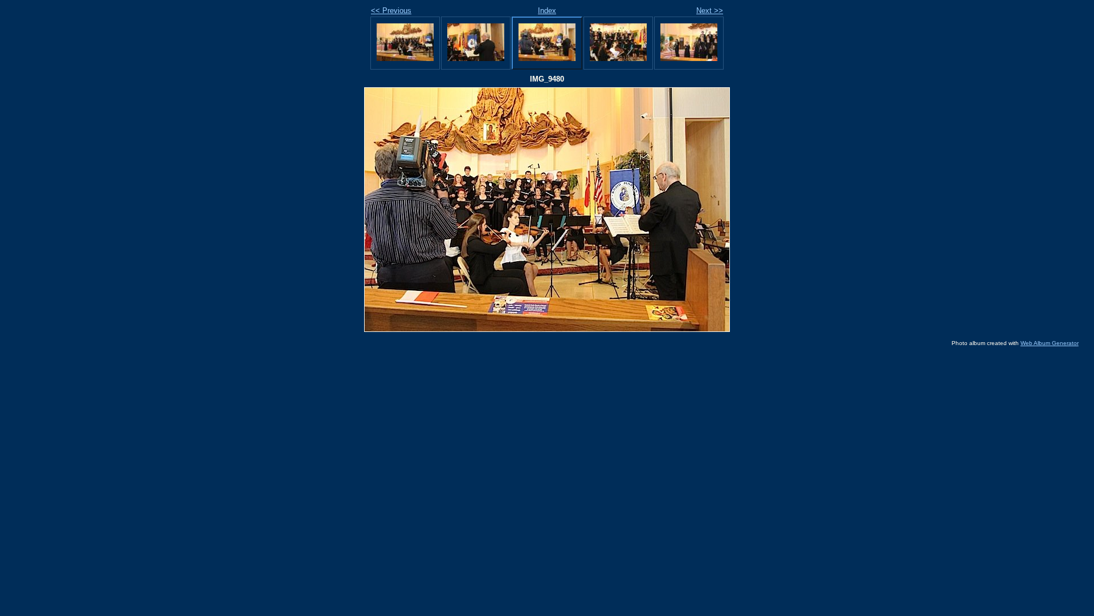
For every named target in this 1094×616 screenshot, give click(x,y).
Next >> (709, 10)
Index (547, 10)
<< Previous (391, 10)
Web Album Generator (1049, 343)
